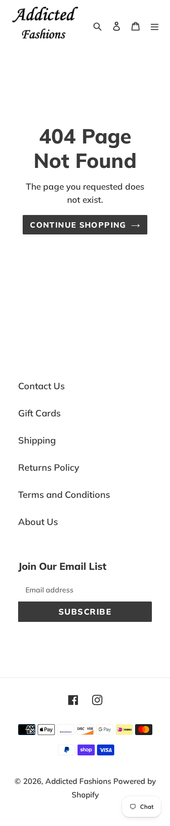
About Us (38, 521)
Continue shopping (78, 224)
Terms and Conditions (64, 494)
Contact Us (41, 386)
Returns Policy (48, 467)
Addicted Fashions (78, 781)
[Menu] (154, 25)
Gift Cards (39, 413)
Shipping (37, 440)
